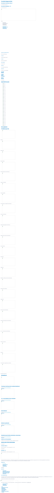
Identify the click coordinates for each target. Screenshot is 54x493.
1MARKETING (29, 482)
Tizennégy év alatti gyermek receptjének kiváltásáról (10, 386)
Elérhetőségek (5, 24)
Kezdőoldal (4, 22)
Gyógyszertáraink (5, 23)
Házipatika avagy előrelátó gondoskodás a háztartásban (11, 435)
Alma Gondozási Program (6, 472)
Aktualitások (4, 465)
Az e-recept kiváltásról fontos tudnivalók (8, 398)
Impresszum (4, 470)
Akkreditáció (4, 473)
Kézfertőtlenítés (4, 410)
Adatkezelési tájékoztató (6, 471)
